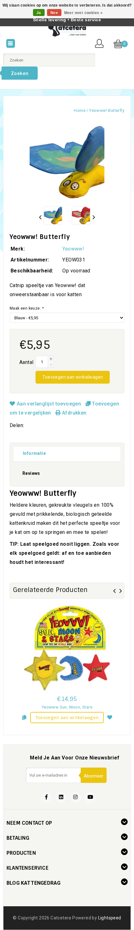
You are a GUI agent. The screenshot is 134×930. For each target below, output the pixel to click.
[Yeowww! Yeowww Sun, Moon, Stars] (67, 648)
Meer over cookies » (83, 13)
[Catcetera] (67, 30)
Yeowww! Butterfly (106, 110)
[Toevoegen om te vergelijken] (24, 716)
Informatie (34, 453)
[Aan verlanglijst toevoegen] (110, 716)
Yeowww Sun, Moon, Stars (67, 707)
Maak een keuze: (27, 308)
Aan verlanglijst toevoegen (48, 404)
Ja (38, 13)
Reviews (31, 473)
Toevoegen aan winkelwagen (72, 377)
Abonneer (93, 775)
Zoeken (19, 73)
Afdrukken (73, 413)
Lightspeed (109, 917)
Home (79, 110)
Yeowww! (73, 249)
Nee (54, 13)
